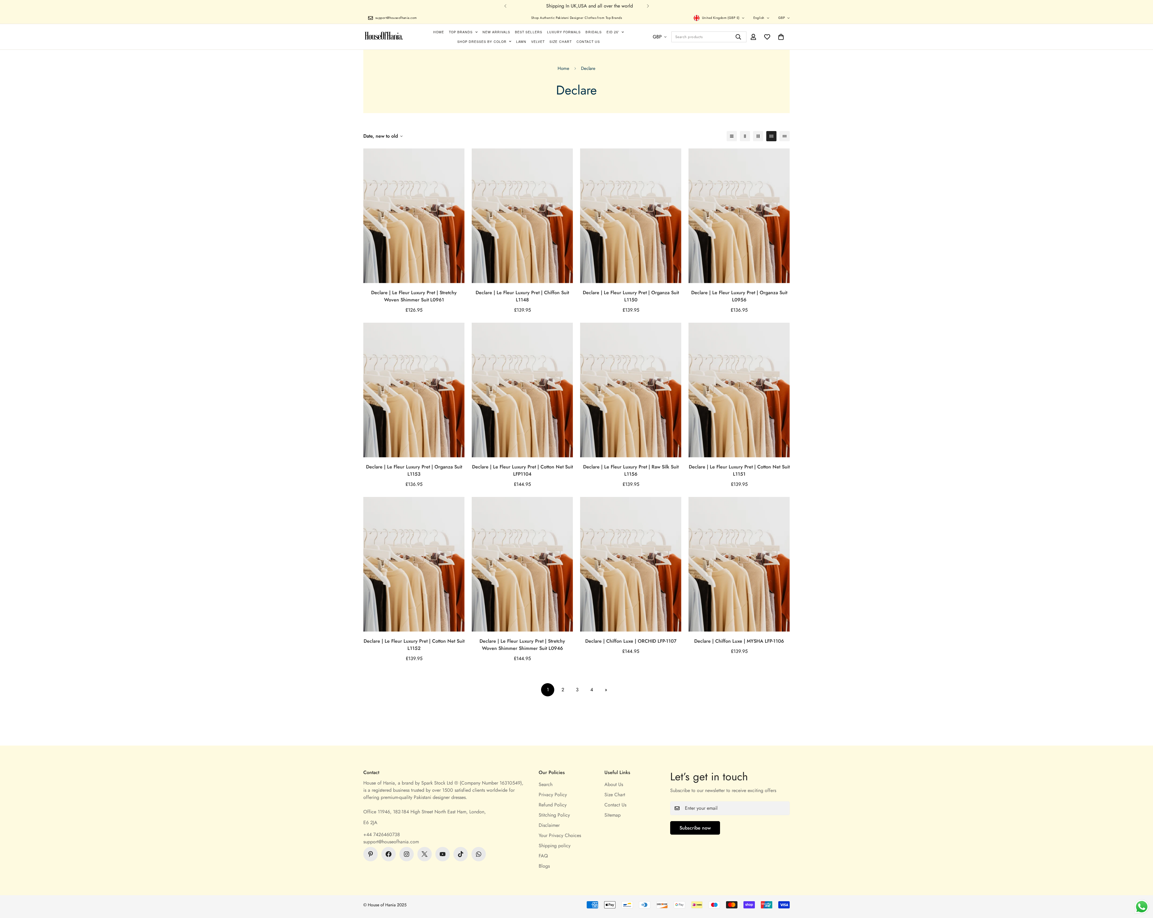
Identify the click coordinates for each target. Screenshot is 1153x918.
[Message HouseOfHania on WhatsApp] (478, 854)
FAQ (543, 855)
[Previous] (505, 6)
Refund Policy (553, 804)
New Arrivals (496, 32)
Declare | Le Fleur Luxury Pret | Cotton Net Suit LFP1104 (522, 470)
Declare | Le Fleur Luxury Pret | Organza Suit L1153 (414, 470)
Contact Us (588, 41)
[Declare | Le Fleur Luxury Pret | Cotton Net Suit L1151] (739, 390)
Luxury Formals (564, 32)
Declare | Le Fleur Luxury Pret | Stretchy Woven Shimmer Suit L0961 (414, 296)
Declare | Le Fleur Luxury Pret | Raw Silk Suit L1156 (631, 470)
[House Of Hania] (384, 36)
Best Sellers (528, 32)
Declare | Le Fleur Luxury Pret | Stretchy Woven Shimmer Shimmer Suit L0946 (522, 645)
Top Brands (461, 32)
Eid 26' (613, 32)
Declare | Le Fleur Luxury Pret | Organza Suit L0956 (739, 296)
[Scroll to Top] (1141, 885)
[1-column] (732, 136)
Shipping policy (554, 845)
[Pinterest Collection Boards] (370, 854)
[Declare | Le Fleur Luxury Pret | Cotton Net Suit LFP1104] (522, 390)
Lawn (521, 41)
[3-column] (758, 136)
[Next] (648, 6)
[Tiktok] (460, 854)
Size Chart (560, 41)
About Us (613, 784)
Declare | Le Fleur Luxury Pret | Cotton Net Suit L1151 (739, 470)
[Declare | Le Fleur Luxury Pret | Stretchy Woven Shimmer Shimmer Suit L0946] (522, 564)
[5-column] (784, 136)
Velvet (538, 41)
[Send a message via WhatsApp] (1141, 907)
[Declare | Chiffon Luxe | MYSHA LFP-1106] (739, 564)
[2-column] (745, 136)
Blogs (544, 866)
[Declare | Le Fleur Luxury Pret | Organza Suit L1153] (414, 390)
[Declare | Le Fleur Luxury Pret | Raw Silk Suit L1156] (630, 390)
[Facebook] (388, 854)
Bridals (593, 32)
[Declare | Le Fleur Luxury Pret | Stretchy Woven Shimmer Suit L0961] (414, 215)
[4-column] (771, 136)
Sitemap (612, 815)
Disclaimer (549, 825)
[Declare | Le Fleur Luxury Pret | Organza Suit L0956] (739, 215)
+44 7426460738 (381, 834)
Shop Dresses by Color (482, 41)
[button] (781, 37)
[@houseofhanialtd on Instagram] (406, 854)
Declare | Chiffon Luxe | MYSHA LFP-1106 (739, 641)
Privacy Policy (553, 794)
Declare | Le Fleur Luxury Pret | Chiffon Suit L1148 (522, 296)
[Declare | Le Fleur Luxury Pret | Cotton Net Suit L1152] (414, 564)
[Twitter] (424, 854)
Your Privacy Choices (560, 835)
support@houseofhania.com (391, 841)
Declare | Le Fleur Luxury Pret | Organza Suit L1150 (631, 296)
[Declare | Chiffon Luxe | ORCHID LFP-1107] (630, 564)
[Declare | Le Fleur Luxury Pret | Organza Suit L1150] (630, 215)
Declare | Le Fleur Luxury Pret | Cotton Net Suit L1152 (414, 645)
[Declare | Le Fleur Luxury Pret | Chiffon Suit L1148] (522, 215)
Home (438, 32)
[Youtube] (442, 854)
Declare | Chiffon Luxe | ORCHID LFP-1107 (630, 641)
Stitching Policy (554, 815)
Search (545, 784)
